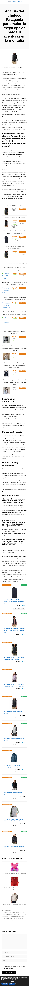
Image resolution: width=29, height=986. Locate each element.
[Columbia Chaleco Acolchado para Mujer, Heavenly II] (14, 838)
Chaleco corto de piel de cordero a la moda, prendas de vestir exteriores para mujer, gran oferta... (15, 382)
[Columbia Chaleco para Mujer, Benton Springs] (14, 730)
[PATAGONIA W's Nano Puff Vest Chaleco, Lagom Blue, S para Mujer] (14, 757)
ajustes (12, 981)
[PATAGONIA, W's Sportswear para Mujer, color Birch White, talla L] (14, 811)
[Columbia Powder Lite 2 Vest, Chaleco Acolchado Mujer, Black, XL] (14, 649)
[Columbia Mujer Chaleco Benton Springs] (14, 703)
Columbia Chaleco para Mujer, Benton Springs (14, 739)
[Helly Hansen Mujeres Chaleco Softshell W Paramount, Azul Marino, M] (14, 592)
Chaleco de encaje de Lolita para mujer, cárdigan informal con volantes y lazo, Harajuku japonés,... (14, 365)
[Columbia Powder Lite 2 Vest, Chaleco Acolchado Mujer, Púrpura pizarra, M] (14, 676)
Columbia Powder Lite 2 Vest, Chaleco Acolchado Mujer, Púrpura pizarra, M (14, 685)
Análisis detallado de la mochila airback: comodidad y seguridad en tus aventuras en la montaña (14, 921)
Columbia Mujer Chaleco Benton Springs (14, 217)
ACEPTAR (5, 983)
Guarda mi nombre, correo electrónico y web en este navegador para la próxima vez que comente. (14, 966)
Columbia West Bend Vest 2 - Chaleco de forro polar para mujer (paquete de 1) (14, 630)
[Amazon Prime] (23, 605)
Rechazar (12, 983)
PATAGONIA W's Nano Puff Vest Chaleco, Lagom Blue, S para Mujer (14, 766)
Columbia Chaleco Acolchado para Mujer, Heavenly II (14, 847)
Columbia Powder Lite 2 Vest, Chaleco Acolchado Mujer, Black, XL (14, 658)
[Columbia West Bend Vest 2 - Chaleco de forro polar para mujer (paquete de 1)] (14, 621)
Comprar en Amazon (19, 608)
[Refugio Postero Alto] (15, 2)
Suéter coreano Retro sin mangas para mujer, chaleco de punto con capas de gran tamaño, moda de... (14, 348)
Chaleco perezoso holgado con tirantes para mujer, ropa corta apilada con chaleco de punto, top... (14, 331)
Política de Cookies (13, 978)
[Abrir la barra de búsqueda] (2, 2)
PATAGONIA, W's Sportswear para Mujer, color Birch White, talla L (13, 820)
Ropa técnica (7, 910)
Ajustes (18, 983)
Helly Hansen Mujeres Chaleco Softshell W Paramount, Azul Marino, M (14, 601)
